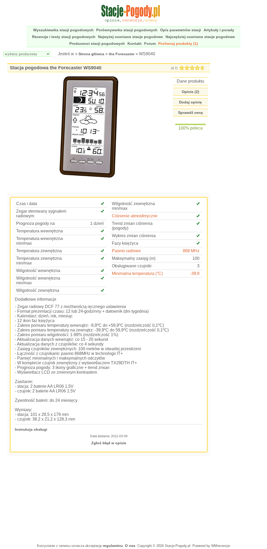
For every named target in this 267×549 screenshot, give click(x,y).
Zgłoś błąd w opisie (108, 443)
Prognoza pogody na (35, 223)
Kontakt (135, 43)
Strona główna (91, 54)
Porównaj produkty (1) (178, 43)
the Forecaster (122, 54)
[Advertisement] (108, 499)
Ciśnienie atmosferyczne (134, 216)
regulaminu (113, 546)
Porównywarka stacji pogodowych (126, 30)
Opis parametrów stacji (180, 30)
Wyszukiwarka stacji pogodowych (63, 30)
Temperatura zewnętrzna (39, 251)
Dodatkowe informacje (35, 299)
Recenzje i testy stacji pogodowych (63, 37)
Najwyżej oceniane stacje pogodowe (130, 37)
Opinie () (190, 92)
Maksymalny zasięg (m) (133, 258)
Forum (150, 43)
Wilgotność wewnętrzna (38, 270)
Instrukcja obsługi (31, 429)
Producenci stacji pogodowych (97, 43)
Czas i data (26, 203)
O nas (130, 546)
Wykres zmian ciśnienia (134, 235)
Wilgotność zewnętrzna (37, 290)
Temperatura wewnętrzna (39, 231)
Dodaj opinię (190, 102)
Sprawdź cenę (190, 112)
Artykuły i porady (219, 30)
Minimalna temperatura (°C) (137, 273)
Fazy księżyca (125, 243)
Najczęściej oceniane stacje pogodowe (200, 37)
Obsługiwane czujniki (131, 266)
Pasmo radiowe (126, 251)
